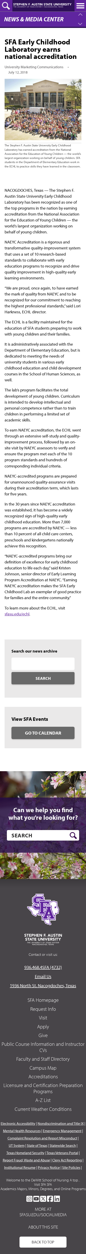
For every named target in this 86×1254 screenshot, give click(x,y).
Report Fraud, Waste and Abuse (26, 1160)
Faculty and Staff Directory (43, 1059)
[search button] (73, 835)
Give (43, 1035)
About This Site (43, 1227)
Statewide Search (63, 1145)
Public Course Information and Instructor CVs (43, 1047)
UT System (17, 1145)
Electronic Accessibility (18, 1123)
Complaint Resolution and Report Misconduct (42, 1138)
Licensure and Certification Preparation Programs (43, 1088)
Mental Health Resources (22, 1130)
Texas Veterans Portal (62, 1152)
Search (43, 678)
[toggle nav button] (80, 5)
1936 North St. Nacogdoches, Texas (43, 985)
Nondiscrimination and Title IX (61, 1123)
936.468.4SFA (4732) (43, 967)
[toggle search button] (6, 5)
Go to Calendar (43, 733)
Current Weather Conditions (43, 1109)
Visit (43, 1017)
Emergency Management (62, 1130)
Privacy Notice (49, 1167)
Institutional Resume (20, 1167)
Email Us (43, 976)
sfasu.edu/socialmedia (43, 1214)
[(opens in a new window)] (29, 1199)
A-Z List (43, 1100)
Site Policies (71, 1167)
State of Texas (37, 1145)
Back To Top (43, 1242)
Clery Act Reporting (67, 1160)
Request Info (43, 1009)
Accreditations (43, 1076)
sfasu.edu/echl (17, 614)
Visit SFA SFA (43, 1184)
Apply (43, 1026)
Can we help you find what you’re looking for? (43, 813)
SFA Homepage (43, 1000)
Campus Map (43, 1068)
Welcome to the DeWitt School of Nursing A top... (43, 1180)
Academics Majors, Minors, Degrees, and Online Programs (43, 1188)
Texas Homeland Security (25, 1152)
